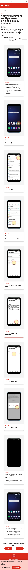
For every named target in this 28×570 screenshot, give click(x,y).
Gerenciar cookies (6, 567)
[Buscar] (10, 2)
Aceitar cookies (16, 567)
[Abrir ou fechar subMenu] (2, 5)
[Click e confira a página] (6, 5)
